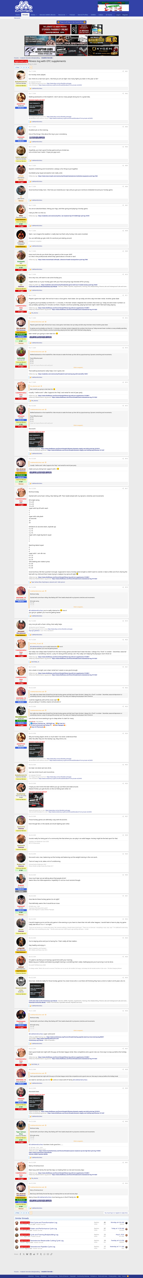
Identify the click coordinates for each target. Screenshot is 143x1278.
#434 (126, 956)
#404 (126, 147)
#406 (126, 186)
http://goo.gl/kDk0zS (34, 630)
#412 (126, 318)
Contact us (93, 1276)
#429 (126, 854)
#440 (126, 1121)
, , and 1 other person (48, 582)
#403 (126, 127)
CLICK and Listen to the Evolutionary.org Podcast (43, 286)
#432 (126, 919)
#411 (126, 295)
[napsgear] (55, 29)
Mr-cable (121, 1236)
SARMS (93, 15)
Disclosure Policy (53, 1276)
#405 (126, 165)
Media (33, 15)
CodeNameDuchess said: (37, 322)
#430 (126, 875)
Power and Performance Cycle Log (43, 1228)
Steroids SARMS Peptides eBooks (38, 1154)
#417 (126, 488)
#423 (126, 706)
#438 (126, 1069)
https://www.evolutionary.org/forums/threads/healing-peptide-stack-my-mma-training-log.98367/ (75, 1037)
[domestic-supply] (40, 40)
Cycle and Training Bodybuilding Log (44, 1234)
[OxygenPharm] (103, 50)
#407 (126, 205)
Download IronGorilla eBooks (37, 1002)
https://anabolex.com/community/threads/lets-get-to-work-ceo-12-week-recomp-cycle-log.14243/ (69, 285)
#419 (126, 621)
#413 (126, 348)
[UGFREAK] (71, 50)
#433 (126, 938)
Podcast (72, 15)
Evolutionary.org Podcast (36, 1040)
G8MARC (22, 1242)
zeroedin (22, 1230)
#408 (126, 231)
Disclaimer (44, 1276)
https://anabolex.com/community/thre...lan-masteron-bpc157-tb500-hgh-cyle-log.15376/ (63, 216)
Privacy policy (113, 1276)
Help (119, 1276)
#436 (126, 1011)
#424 (126, 733)
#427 (126, 816)
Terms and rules (102, 1276)
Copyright (73, 1276)
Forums (25, 15)
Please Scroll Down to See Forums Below (71, 22)
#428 (126, 835)
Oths (123, 1248)
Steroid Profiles (83, 15)
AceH (21, 1236)
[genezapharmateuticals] (87, 29)
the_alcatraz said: (35, 386)
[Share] (123, 71)
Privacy (37, 1276)
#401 (126, 71)
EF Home (109, 15)
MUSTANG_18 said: (35, 643)
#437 (126, 1048)
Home (18, 15)
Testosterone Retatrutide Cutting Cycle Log (46, 1240)
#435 (126, 977)
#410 (126, 274)
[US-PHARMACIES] (71, 40)
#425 (126, 764)
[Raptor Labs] (40, 50)
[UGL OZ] (103, 40)
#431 (126, 896)
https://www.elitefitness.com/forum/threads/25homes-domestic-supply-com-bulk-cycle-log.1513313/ (70, 448)
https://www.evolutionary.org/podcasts (40, 1152)
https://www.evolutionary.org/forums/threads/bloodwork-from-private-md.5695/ (60, 85)
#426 (126, 783)
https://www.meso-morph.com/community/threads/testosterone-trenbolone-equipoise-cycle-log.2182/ (68, 176)
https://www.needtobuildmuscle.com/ (48, 1038)
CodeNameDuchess (21, 64)
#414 (126, 382)
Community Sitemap (83, 1276)
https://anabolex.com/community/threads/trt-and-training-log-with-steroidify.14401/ (63, 374)
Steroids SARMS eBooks (47, 15)
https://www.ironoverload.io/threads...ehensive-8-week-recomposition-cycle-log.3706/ (63, 259)
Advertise (31, 1276)
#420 (126, 639)
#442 (126, 1183)
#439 (126, 1088)
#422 (126, 688)
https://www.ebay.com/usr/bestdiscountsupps (59, 83)
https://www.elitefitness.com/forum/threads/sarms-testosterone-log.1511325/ (74, 309)
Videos (101, 15)
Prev (17, 67)
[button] (36, 15)
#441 (126, 1162)
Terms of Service (63, 1276)
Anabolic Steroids (41, 1224)
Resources (61, 15)
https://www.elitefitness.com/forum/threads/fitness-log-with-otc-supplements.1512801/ (63, 308)
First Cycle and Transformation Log (43, 1222)
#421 (126, 667)
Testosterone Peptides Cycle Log (42, 1246)
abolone (122, 1224)
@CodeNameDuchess (36, 610)
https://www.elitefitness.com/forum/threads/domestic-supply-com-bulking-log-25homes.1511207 (75, 450)
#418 (126, 587)
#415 (126, 406)
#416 (126, 458)
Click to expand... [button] (78, 367)
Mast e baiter (23, 1224)
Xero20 (22, 1248)
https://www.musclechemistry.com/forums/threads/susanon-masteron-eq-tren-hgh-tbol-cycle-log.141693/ (70, 1151)
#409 (126, 251)
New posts (17, 18)
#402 (126, 93)
